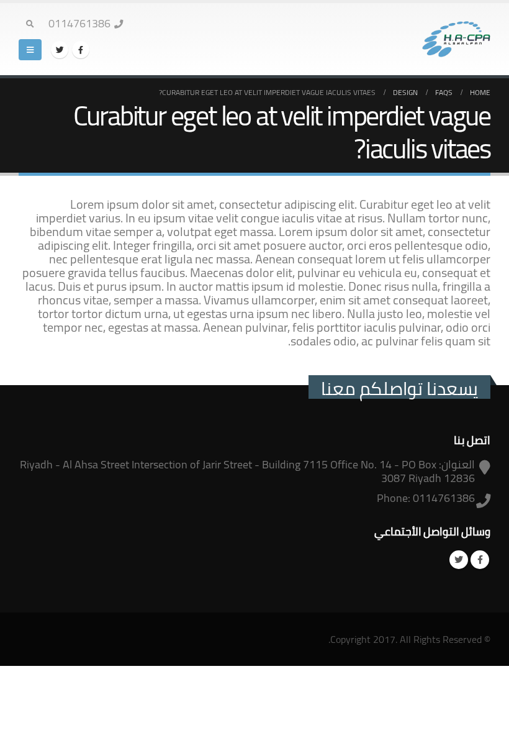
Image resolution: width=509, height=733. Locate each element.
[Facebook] (80, 49)
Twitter (458, 559)
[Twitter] (59, 49)
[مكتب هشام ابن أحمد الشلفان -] (456, 39)
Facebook (480, 559)
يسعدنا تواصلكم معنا (399, 388)
